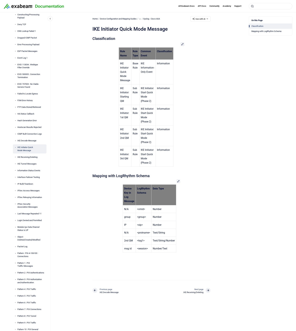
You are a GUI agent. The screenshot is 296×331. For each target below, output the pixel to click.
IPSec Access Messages (28, 190)
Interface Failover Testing (28, 177)
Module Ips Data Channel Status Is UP (28, 228)
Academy (227, 6)
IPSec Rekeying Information (29, 197)
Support (237, 6)
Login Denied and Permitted (29, 220)
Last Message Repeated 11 (29, 214)
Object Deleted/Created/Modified (28, 238)
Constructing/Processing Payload (28, 16)
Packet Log (22, 246)
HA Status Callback (25, 114)
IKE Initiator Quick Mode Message (25, 149)
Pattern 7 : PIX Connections (29, 309)
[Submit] (252, 6)
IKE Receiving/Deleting (27, 157)
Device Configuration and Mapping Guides (118, 19)
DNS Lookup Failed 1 (26, 31)
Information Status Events (28, 170)
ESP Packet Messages (27, 51)
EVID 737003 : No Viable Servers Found (28, 85)
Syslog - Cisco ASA (151, 19)
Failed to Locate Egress (27, 94)
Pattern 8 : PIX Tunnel (26, 316)
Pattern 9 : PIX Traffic (26, 322)
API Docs (202, 6)
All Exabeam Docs (186, 6)
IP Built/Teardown (25, 184)
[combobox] (270, 6)
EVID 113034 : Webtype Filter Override (27, 66)
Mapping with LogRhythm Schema (266, 31)
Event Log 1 (22, 58)
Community (214, 6)
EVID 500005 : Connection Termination (28, 76)
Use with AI (200, 19)
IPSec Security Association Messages (27, 205)
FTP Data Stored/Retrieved (29, 107)
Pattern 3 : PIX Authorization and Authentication (29, 281)
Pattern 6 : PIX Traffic (26, 302)
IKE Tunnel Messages (27, 164)
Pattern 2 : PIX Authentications (30, 273)
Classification (257, 26)
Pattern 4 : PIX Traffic (26, 289)
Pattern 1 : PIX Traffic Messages (25, 264)
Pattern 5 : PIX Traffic (26, 296)
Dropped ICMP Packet (27, 38)
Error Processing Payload (28, 44)
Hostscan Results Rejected (29, 127)
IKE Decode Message (26, 141)
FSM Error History (25, 100)
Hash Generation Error (27, 120)
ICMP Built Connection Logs (29, 134)
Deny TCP (21, 24)
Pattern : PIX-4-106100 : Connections (27, 255)
